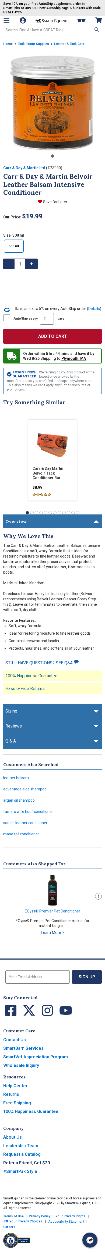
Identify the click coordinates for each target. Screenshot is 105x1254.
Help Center (15, 1085)
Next (98, 896)
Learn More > (52, 932)
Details (94, 308)
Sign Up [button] (87, 976)
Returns (11, 1094)
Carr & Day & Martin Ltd (24, 168)
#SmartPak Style (20, 1171)
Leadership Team (20, 1145)
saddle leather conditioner (25, 823)
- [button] (9, 263)
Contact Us (14, 1039)
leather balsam (16, 778)
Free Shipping (17, 1102)
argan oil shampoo (19, 800)
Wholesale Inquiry (21, 1065)
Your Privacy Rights (70, 1216)
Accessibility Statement (66, 1221)
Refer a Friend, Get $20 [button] (26, 1162)
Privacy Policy (39, 1216)
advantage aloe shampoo (25, 789)
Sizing (11, 711)
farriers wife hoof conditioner (28, 811)
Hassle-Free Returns (25, 688)
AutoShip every (38, 318)
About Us (12, 1137)
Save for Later (55, 202)
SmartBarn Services (23, 1048)
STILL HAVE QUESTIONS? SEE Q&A (39, 662)
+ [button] (31, 263)
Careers (9, 1227)
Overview (16, 521)
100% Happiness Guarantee (31, 675)
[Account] (23, 20)
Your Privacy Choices (25, 1221)
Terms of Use (13, 1216)
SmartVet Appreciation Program (35, 1056)
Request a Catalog (22, 1154)
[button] (96, 29)
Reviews (13, 726)
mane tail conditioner (21, 834)
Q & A (10, 741)
